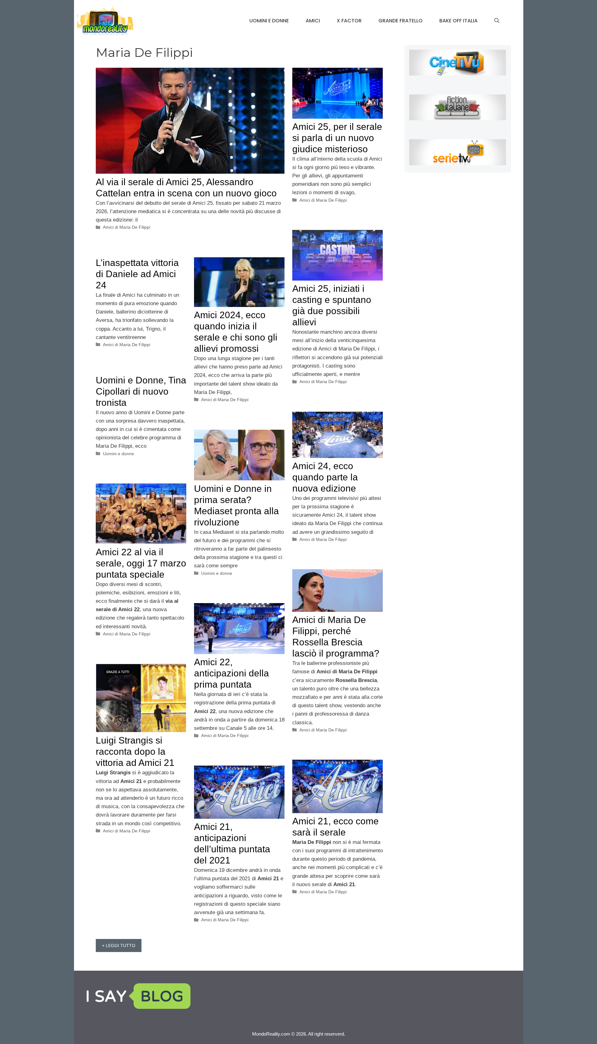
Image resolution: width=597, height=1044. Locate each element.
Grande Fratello (400, 20)
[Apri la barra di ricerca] (497, 21)
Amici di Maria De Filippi (126, 227)
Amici (313, 20)
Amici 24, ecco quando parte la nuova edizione (325, 477)
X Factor (349, 20)
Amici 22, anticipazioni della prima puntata (231, 673)
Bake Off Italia (458, 20)
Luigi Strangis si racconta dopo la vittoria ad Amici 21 (135, 751)
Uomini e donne (269, 20)
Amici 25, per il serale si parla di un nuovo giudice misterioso (337, 137)
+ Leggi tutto (118, 945)
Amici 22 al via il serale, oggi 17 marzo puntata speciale (141, 563)
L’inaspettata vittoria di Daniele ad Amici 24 (137, 274)
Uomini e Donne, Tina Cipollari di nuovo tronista (141, 391)
